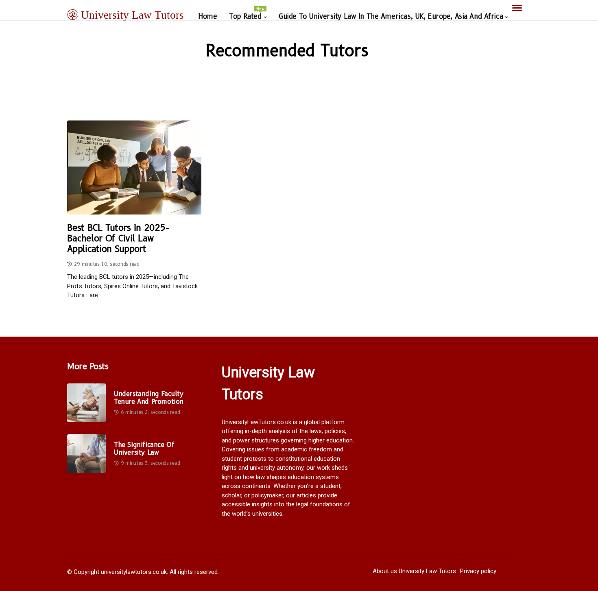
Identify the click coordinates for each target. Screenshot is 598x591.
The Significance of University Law (144, 448)
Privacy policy (478, 571)
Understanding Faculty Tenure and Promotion (148, 397)
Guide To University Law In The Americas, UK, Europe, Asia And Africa (391, 16)
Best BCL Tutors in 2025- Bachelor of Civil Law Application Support (118, 239)
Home (207, 16)
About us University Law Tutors (414, 571)
